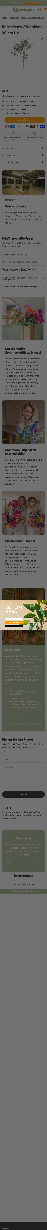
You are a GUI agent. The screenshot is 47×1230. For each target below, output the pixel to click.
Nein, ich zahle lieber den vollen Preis (14, 626)
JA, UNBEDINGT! (14, 622)
